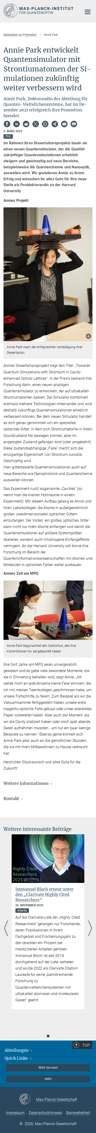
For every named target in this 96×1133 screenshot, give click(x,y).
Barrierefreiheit (78, 1113)
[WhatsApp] (45, 123)
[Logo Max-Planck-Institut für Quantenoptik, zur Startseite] (39, 11)
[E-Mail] (64, 123)
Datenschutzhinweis (45, 1113)
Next (90, 928)
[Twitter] (35, 123)
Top (86, 1045)
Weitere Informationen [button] (26, 783)
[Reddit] (26, 123)
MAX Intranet (48, 1067)
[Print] (73, 123)
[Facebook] (6, 123)
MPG (48, 1079)
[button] (88, 336)
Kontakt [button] (11, 798)
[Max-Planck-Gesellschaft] (27, 1099)
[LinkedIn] (16, 123)
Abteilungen (17, 1050)
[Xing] (54, 123)
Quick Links (17, 1058)
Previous (6, 928)
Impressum (15, 1113)
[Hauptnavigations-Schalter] (87, 12)
